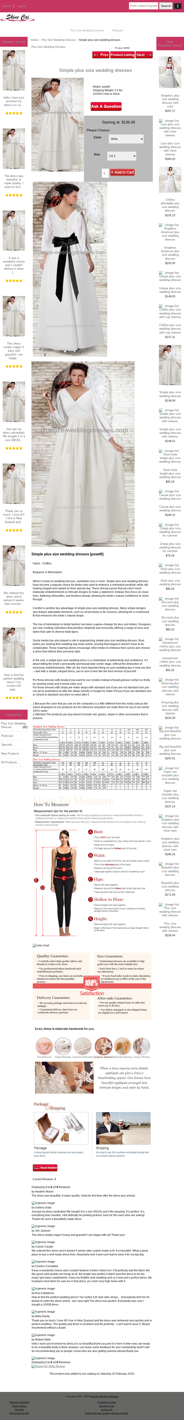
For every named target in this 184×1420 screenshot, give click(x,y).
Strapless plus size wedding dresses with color (170, 101)
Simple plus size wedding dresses (170, 394)
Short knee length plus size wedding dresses (170, 473)
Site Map (19, 1409)
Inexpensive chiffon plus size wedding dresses (170, 661)
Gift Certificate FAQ (19, 1413)
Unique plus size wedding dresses (170, 290)
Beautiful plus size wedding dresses (170, 886)
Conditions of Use (106, 1402)
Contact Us (106, 1409)
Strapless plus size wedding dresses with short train (170, 844)
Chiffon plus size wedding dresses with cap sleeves (170, 328)
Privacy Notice (19, 1406)
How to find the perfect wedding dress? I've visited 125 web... (14, 682)
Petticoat (117, 30)
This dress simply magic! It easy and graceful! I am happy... (13, 351)
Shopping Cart (106, 1406)
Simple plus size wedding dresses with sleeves (170, 433)
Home (6, 6)
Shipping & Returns (19, 1402)
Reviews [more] (13, 42)
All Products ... (11, 762)
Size (97, 154)
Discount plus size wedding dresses (170, 621)
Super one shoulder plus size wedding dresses (170, 796)
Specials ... (8, 744)
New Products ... (12, 753)
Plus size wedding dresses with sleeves (170, 927)
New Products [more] (170, 43)
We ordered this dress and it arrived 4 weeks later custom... (14, 598)
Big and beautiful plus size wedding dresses (170, 750)
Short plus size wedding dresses (170, 582)
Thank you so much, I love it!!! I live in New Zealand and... (13, 516)
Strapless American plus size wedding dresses (170, 253)
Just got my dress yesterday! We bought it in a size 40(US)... (14, 434)
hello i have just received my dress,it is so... (14, 101)
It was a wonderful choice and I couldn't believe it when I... (14, 265)
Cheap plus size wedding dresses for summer (170, 547)
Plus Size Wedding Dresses (58, 39)
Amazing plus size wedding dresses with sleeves (170, 708)
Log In (21, 6)
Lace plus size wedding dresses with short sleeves (170, 149)
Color (97, 137)
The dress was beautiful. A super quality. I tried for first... (13, 181)
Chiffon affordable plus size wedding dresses (170, 205)
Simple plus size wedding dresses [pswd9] (106, 1413)
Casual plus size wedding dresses (170, 508)
